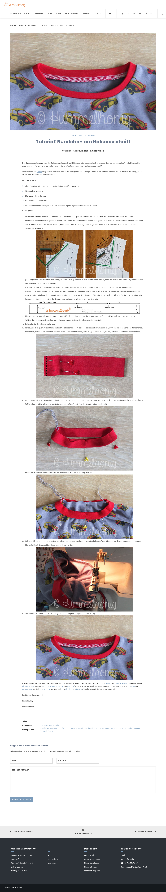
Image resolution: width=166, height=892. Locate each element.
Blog (58, 13)
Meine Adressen (90, 867)
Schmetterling (121, 683)
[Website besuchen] (151, 13)
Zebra (60, 686)
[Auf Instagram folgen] (134, 13)
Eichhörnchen (28, 686)
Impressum (52, 863)
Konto (98, 13)
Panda (39, 171)
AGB (49, 855)
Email (123, 855)
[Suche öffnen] (161, 13)
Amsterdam (27, 689)
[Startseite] (15, 4)
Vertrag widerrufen (19, 870)
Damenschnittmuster (20, 13)
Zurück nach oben (83, 833)
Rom (133, 686)
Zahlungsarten (17, 867)
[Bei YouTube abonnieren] (140, 13)
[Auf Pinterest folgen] (128, 13)
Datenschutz (53, 859)
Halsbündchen (91, 728)
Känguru (70, 686)
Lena (68, 151)
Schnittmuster (78, 135)
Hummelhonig (17, 25)
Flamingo (47, 686)
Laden (49, 13)
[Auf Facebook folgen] (123, 13)
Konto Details (89, 855)
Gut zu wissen (71, 13)
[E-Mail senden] (145, 13)
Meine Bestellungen (92, 859)
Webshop (39, 13)
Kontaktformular (127, 859)
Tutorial (31, 25)
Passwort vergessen (92, 870)
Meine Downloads (91, 863)
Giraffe (54, 686)
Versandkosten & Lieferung (22, 855)
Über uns (87, 13)
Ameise (47, 689)
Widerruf (15, 859)
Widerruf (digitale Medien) (22, 863)
